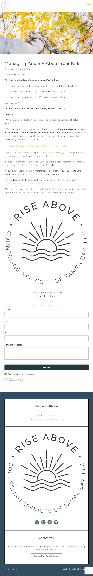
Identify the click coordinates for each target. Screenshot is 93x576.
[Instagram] (43, 522)
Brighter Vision (81, 569)
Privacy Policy (11, 569)
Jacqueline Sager (15, 69)
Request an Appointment (46, 556)
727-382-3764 (46, 301)
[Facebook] (37, 522)
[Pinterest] (49, 522)
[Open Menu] (89, 6)
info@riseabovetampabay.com (46, 305)
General (29, 69)
